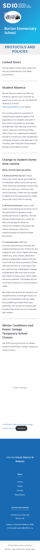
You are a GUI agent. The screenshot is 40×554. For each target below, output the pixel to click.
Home (20, 482)
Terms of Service (26, 545)
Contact (20, 490)
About (20, 486)
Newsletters (20, 494)
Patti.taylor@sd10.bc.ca (12, 107)
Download (21, 428)
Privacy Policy (13, 545)
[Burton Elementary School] (17, 5)
